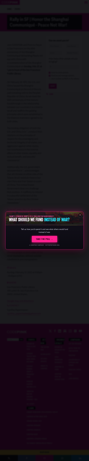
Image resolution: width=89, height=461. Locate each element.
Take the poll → (44, 239)
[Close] (80, 215)
